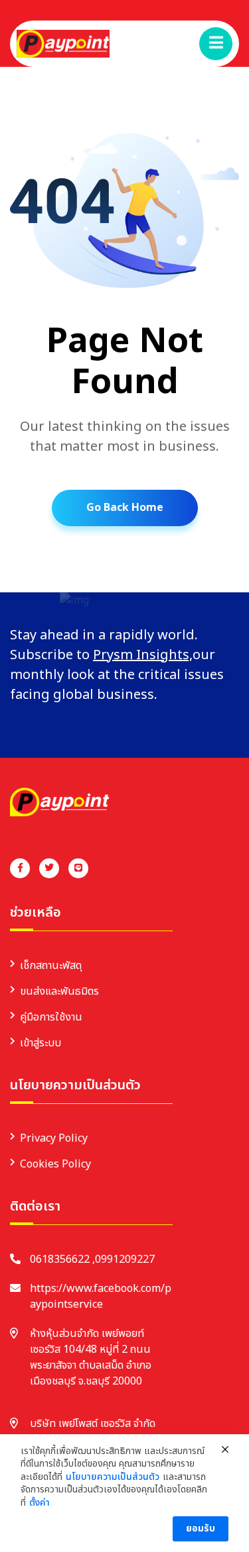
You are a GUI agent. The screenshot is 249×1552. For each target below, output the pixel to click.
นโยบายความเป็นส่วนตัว (112, 1477)
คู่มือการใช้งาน (51, 1017)
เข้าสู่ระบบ (40, 1043)
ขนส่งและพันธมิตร (59, 991)
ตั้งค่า (39, 1503)
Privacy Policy (54, 1138)
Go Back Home (124, 508)
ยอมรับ (200, 1528)
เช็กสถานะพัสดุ (51, 966)
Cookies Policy (55, 1164)
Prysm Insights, (143, 655)
